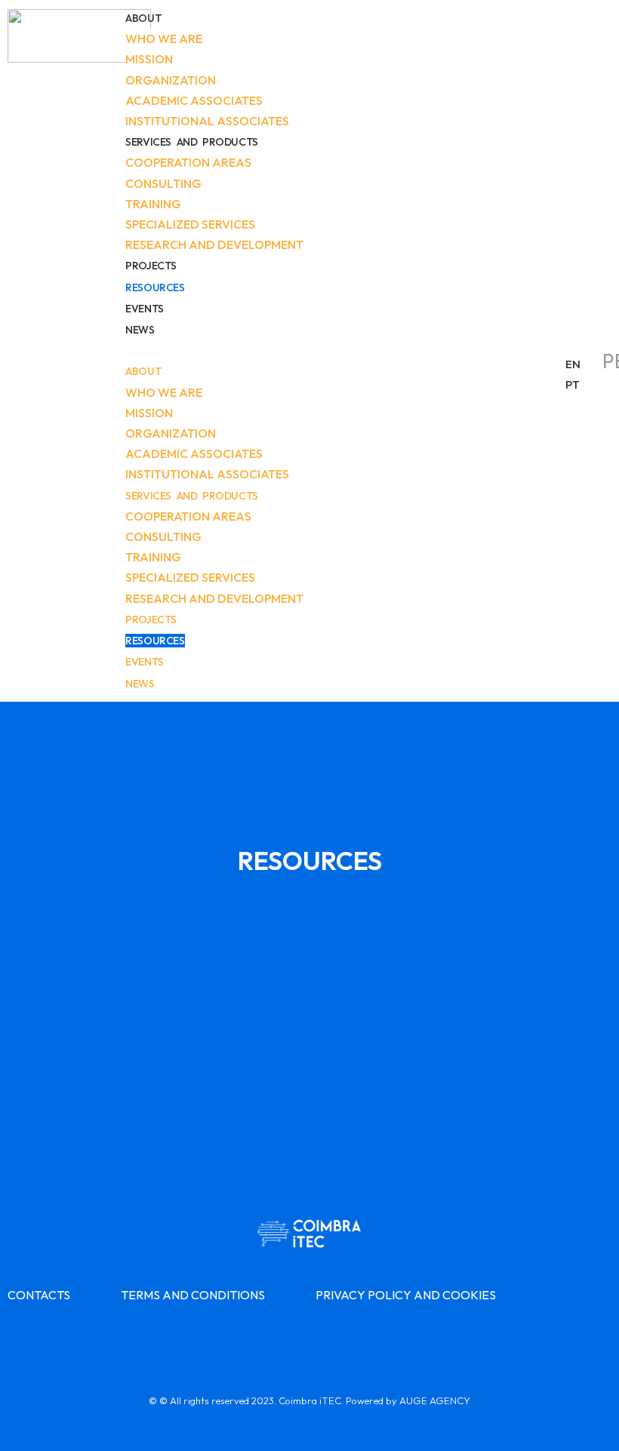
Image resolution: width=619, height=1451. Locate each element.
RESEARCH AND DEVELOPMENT (214, 244)
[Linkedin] (309, 1339)
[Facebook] (268, 1339)
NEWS (139, 330)
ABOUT (143, 18)
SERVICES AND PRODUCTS (191, 142)
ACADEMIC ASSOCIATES (194, 100)
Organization (170, 80)
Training (153, 203)
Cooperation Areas (188, 162)
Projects (151, 265)
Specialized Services (190, 224)
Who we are (163, 38)
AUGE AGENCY (434, 1400)
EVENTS (144, 308)
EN (573, 364)
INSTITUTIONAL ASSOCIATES (207, 120)
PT (572, 384)
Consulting (163, 183)
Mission (149, 58)
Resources (154, 287)
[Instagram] (351, 1339)
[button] (337, 350)
